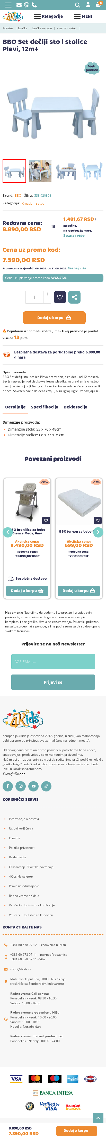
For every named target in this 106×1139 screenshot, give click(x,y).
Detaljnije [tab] (15, 407)
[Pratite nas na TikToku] (47, 786)
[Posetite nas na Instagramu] (21, 786)
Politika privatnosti (22, 847)
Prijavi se (53, 682)
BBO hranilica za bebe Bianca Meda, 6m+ (27, 531)
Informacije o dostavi (24, 819)
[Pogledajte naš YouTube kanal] (34, 786)
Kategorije (52, 16)
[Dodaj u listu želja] (46, 520)
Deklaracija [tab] (75, 407)
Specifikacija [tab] (44, 407)
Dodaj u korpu (50, 318)
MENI (87, 16)
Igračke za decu (42, 28)
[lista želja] (60, 297)
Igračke (22, 28)
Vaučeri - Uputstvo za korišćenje (32, 905)
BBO (18, 195)
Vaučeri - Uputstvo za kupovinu (31, 915)
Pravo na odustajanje (24, 886)
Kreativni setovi (67, 28)
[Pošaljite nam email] (19, 6)
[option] (53, 108)
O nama (14, 838)
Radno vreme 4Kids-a (24, 896)
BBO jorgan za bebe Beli (79, 531)
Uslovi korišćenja (21, 828)
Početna (8, 28)
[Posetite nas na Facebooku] (9, 786)
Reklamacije (17, 857)
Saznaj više (74, 235)
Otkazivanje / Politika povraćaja (31, 867)
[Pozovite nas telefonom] (34, 6)
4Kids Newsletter (21, 876)
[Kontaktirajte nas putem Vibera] (26, 6)
